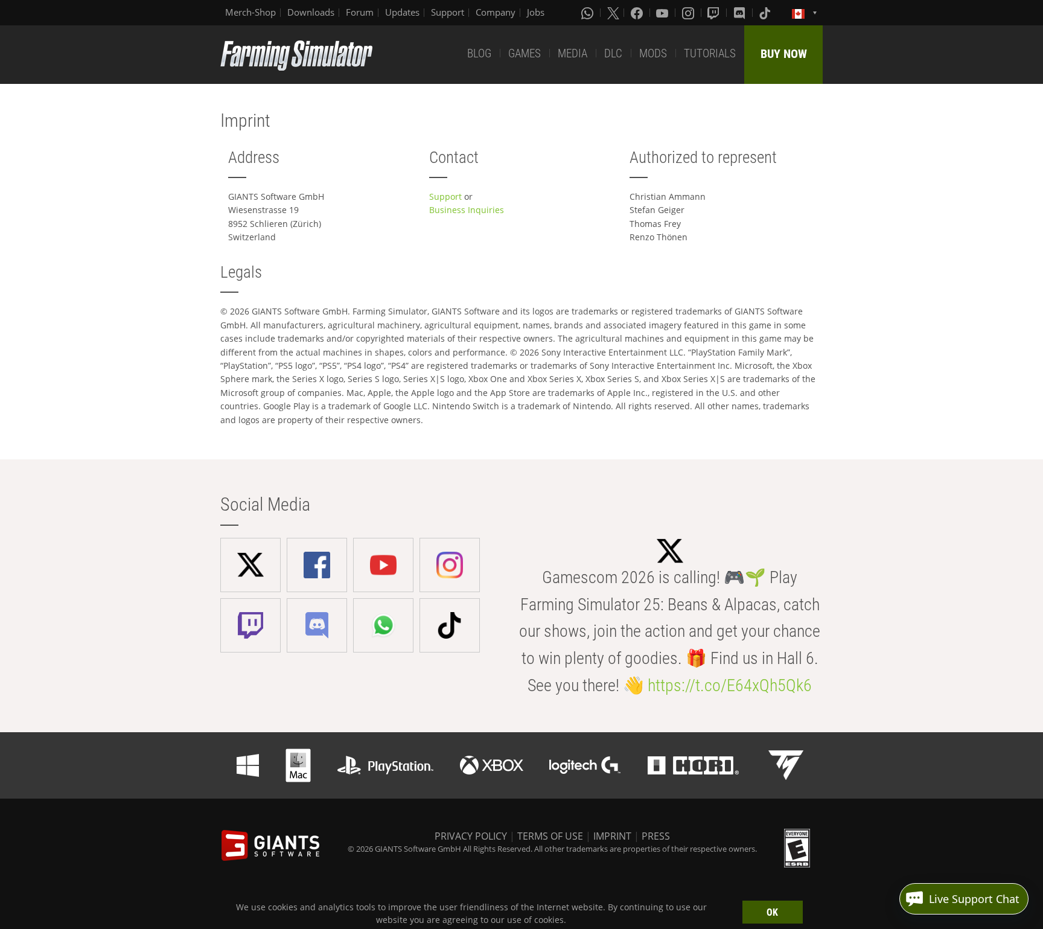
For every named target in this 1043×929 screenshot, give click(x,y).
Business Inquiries (466, 209)
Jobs (535, 12)
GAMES (524, 53)
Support (447, 12)
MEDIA (572, 53)
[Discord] (740, 12)
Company (495, 12)
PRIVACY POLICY (471, 836)
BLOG (479, 53)
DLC (613, 53)
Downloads (310, 12)
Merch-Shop (250, 12)
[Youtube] (663, 12)
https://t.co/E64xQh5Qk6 (730, 685)
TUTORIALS (710, 53)
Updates (402, 12)
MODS (653, 53)
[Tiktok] (766, 12)
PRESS (656, 836)
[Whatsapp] (588, 12)
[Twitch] (714, 12)
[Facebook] (638, 12)
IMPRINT (612, 836)
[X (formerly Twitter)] (613, 12)
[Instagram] (689, 12)
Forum (360, 12)
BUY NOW (784, 53)
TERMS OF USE (550, 836)
